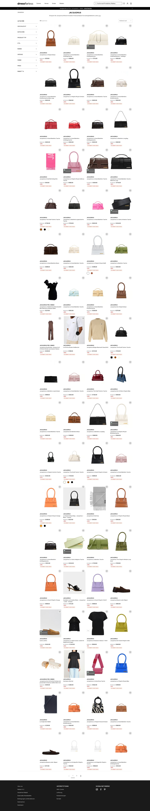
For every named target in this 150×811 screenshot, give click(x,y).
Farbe (19, 60)
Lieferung (59, 792)
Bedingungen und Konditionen (26, 799)
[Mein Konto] (127, 3)
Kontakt (59, 799)
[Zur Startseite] (25, 3)
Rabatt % (21, 71)
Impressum (20, 805)
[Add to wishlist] (59, 25)
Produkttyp (22, 37)
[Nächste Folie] (132, 8)
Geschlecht (22, 26)
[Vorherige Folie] (18, 8)
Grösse (20, 54)
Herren (46, 3)
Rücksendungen (61, 795)
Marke (20, 49)
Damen (38, 3)
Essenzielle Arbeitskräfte (24, 795)
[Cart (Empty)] (130, 3)
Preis (19, 66)
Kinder (54, 3)
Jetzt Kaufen (86, 8)
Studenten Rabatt (23, 792)
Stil (19, 43)
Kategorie (21, 32)
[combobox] (108, 3)
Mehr (100, 15)
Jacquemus (21, 12)
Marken (62, 3)
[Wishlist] (124, 3)
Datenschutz (21, 802)
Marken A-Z (21, 789)
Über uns (20, 786)
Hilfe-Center (60, 789)
